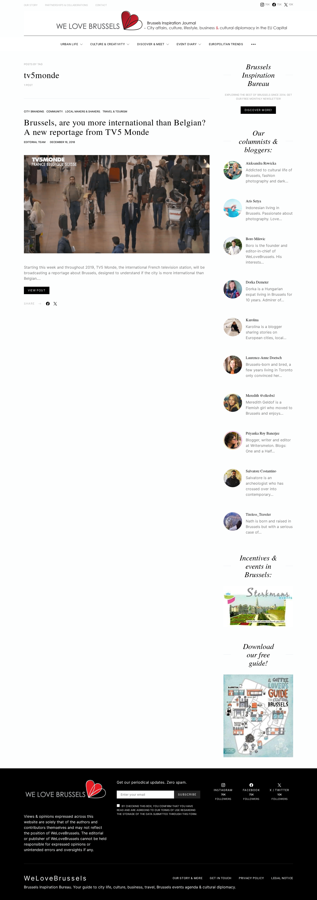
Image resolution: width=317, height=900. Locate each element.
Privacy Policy (251, 878)
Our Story (31, 5)
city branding (34, 111)
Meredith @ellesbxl (260, 395)
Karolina (252, 319)
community (54, 111)
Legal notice (282, 878)
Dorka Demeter (257, 282)
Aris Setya (253, 200)
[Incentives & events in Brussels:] (258, 606)
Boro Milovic (255, 238)
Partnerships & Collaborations (66, 5)
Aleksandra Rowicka (261, 163)
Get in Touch (220, 878)
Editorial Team (34, 142)
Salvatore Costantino (261, 470)
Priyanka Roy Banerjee (262, 433)
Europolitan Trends (226, 44)
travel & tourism (115, 111)
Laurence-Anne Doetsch (264, 357)
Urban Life (69, 44)
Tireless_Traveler (258, 514)
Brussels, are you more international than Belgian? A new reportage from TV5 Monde (115, 126)
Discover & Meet (151, 44)
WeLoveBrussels (55, 878)
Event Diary (187, 44)
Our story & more (187, 878)
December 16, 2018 (62, 142)
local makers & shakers (82, 111)
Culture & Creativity (107, 44)
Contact (101, 5)
